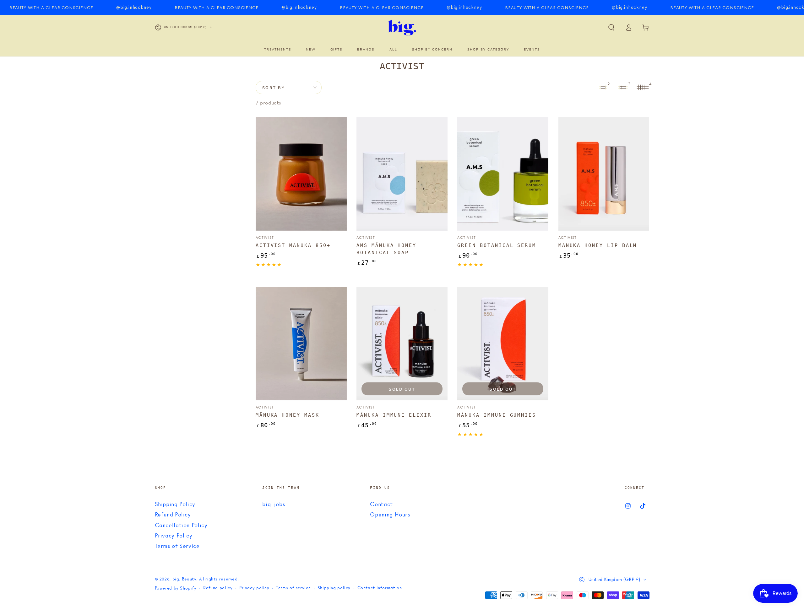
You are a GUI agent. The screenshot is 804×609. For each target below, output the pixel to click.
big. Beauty (184, 579)
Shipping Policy (175, 504)
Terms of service (293, 588)
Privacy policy (254, 588)
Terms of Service (177, 546)
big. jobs (273, 504)
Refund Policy (173, 514)
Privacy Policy (174, 535)
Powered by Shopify (176, 588)
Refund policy (217, 588)
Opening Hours (390, 514)
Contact (381, 504)
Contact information (379, 588)
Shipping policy (334, 588)
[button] (611, 27)
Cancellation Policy (181, 525)
